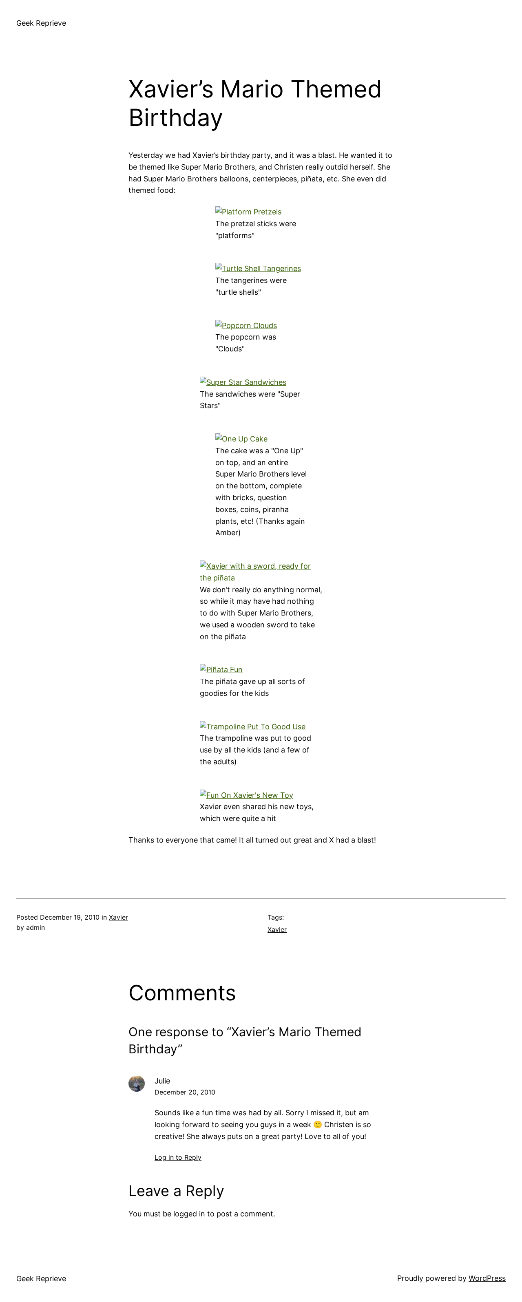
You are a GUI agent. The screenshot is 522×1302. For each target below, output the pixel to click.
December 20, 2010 (185, 1092)
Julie (162, 1081)
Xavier (118, 917)
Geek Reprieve (41, 23)
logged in (189, 1213)
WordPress (487, 1278)
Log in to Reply (178, 1157)
